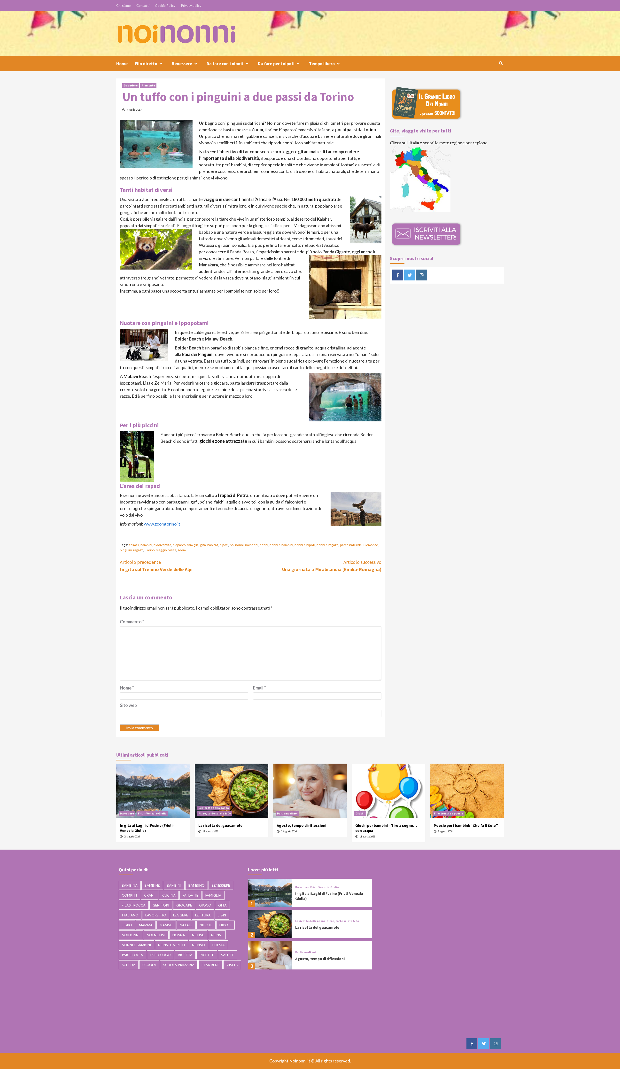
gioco (205, 905)
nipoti (224, 545)
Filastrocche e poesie (448, 813)
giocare (184, 905)
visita (172, 550)
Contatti (142, 5)
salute (227, 955)
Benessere (182, 63)
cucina (169, 895)
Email (259, 687)
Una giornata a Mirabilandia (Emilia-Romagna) (331, 565)
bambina (130, 885)
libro (127, 925)
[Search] (501, 63)
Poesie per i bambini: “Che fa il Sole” (466, 825)
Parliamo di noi (287, 813)
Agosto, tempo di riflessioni (301, 825)
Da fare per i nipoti (276, 63)
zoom (182, 550)
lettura (203, 915)
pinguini (126, 550)
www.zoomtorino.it (162, 524)
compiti (129, 895)
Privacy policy (191, 5)
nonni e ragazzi (328, 545)
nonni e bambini (281, 545)
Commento (132, 621)
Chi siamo (123, 5)
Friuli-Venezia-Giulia (152, 813)
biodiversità (162, 545)
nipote (206, 925)
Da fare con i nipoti (225, 63)
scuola (149, 965)
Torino (150, 550)
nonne (198, 935)
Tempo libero (322, 63)
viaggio (161, 550)
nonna (178, 935)
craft (149, 895)
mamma (146, 925)
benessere (221, 885)
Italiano (130, 915)
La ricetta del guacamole (220, 825)
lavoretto (155, 915)
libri (222, 915)
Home (122, 63)
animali (134, 545)
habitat (212, 545)
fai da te (190, 895)
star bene (210, 965)
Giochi (360, 813)
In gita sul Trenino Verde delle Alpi (156, 565)
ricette (207, 955)
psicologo (160, 955)
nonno (198, 945)
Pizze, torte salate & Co (215, 813)
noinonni (251, 545)
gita (203, 545)
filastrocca (134, 905)
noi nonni (237, 545)
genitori (161, 905)
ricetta (185, 955)
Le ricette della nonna (214, 808)
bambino (196, 885)
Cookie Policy (165, 5)
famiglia (193, 545)
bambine (152, 885)
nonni (264, 545)
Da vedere (131, 85)
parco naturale (351, 545)
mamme (166, 925)
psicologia (132, 955)
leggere (180, 915)
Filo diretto (146, 63)
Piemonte (148, 85)
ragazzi (138, 550)
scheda (128, 965)
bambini (146, 545)
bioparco (179, 545)
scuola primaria (178, 965)
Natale (186, 925)
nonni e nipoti (304, 545)
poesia (218, 945)
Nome (127, 687)
